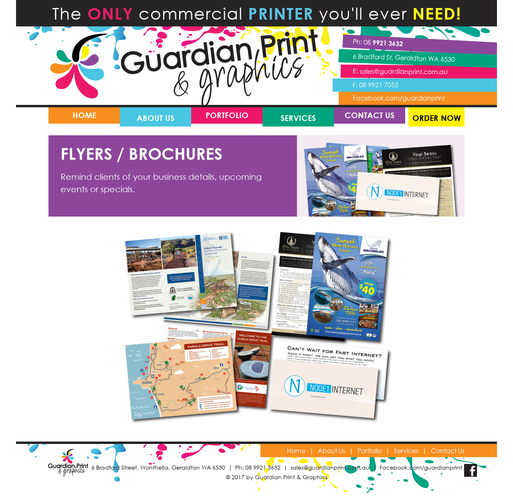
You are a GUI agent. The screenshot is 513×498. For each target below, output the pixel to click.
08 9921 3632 (263, 467)
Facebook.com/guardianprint (399, 98)
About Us (331, 450)
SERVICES (298, 117)
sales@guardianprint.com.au (404, 71)
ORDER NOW (436, 117)
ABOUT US (155, 117)
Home (296, 450)
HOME (84, 115)
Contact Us (448, 450)
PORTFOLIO (227, 115)
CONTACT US (369, 115)
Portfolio (369, 450)
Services (406, 450)
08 (383, 43)
